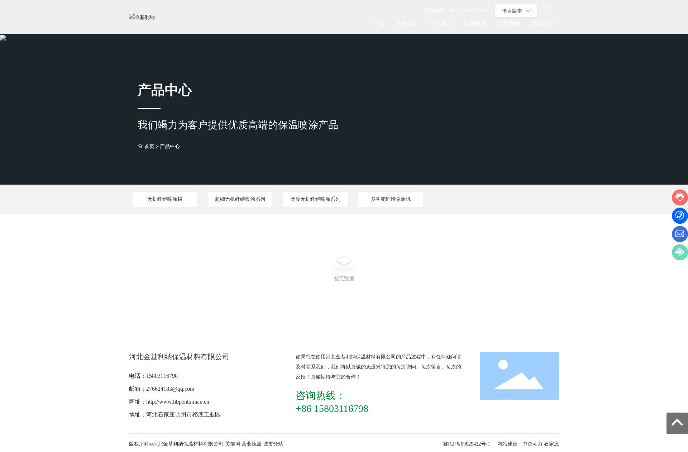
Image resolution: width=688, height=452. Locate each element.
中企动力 (532, 444)
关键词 (232, 444)
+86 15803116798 (468, 10)
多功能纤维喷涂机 (391, 199)
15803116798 (162, 376)
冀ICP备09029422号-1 (466, 444)
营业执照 (252, 444)
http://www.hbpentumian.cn (177, 402)
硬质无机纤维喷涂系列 (315, 199)
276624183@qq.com (170, 389)
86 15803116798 (334, 408)
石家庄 (551, 444)
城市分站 (273, 444)
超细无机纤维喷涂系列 (240, 199)
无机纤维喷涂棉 (164, 199)
